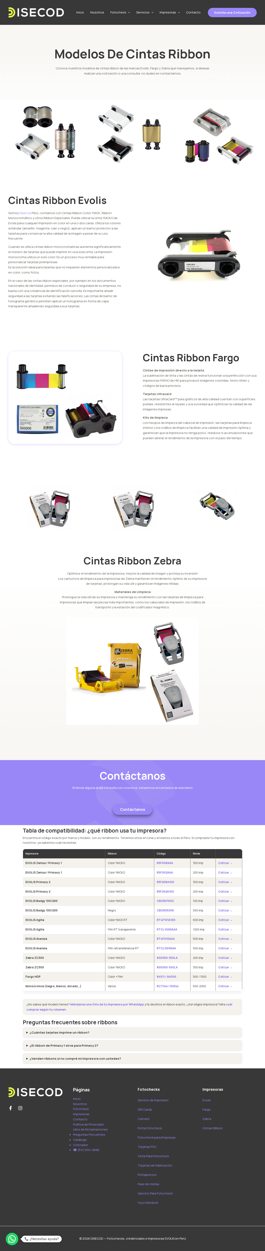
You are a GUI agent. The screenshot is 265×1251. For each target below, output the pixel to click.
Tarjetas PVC (147, 1147)
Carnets (143, 1119)
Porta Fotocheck (150, 1128)
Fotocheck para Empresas (157, 1137)
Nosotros (97, 12)
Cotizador (80, 1145)
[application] (128, 12)
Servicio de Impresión (153, 1100)
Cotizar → (225, 863)
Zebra (206, 1119)
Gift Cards (145, 1109)
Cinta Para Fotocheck (153, 1156)
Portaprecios (147, 1175)
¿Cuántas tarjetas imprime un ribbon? (59, 1032)
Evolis (206, 1100)
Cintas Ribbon (212, 1128)
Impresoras (168, 12)
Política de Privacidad (88, 1124)
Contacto (193, 12)
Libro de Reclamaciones (90, 1129)
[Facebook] (10, 1108)
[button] (12, 1239)
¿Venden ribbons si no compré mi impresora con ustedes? (75, 1058)
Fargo (206, 1109)
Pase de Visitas (148, 1184)
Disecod (25, 213)
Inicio (80, 12)
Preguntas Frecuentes (89, 1134)
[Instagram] (20, 1108)
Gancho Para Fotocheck (155, 1193)
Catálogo (80, 1140)
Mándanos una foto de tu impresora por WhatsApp (107, 1004)
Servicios (142, 12)
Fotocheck (118, 12)
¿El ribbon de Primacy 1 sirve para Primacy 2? (64, 1045)
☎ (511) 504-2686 (86, 1150)
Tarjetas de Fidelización (155, 1165)
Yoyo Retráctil (148, 1202)
